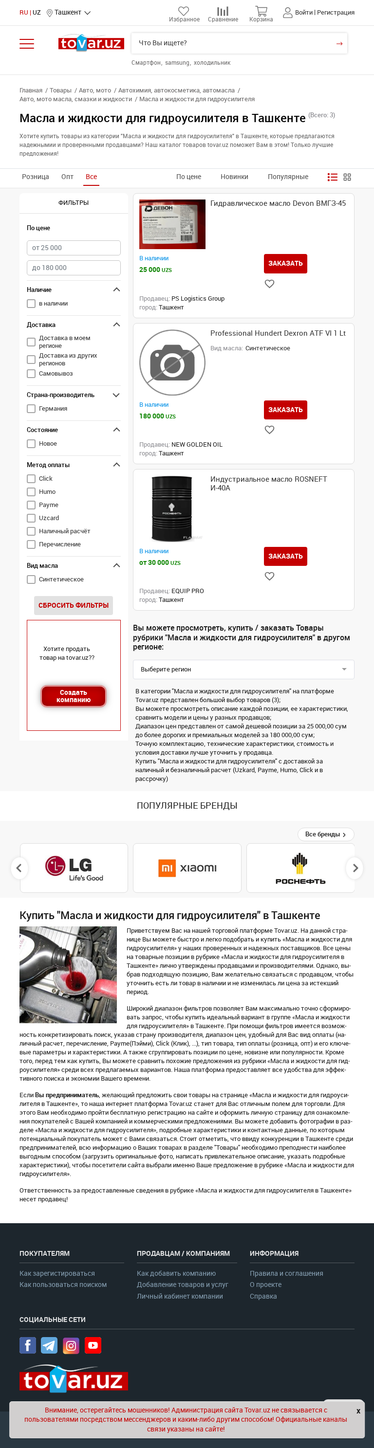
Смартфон (146, 62)
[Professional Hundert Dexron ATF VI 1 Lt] (172, 362)
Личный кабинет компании (180, 1296)
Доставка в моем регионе (65, 341)
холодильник (212, 62)
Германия (53, 408)
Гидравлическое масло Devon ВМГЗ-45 (278, 203)
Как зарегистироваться (57, 1273)
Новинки (234, 177)
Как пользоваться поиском (63, 1285)
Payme (48, 504)
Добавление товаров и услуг (182, 1285)
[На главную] (91, 42)
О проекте (265, 1285)
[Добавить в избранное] (269, 284)
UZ (37, 12)
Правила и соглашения (286, 1273)
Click (46, 478)
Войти (304, 12)
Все (91, 177)
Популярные (288, 177)
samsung (178, 62)
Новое (48, 443)
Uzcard (49, 518)
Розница (35, 177)
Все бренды (323, 834)
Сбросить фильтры (73, 605)
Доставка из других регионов (68, 359)
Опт (67, 177)
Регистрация (336, 12)
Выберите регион (166, 669)
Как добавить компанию (176, 1273)
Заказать (285, 263)
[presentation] (19, 868)
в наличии (53, 303)
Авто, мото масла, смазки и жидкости (75, 99)
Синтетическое (61, 579)
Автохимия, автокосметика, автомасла (176, 90)
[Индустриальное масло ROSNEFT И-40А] (172, 508)
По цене (188, 177)
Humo (47, 491)
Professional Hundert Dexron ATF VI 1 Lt (278, 333)
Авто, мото (95, 90)
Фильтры (73, 202)
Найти (339, 43)
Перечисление (60, 544)
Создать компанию (73, 696)
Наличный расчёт (65, 531)
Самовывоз (56, 373)
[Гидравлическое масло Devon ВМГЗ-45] (172, 224)
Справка (263, 1296)
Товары (61, 90)
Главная (30, 90)
